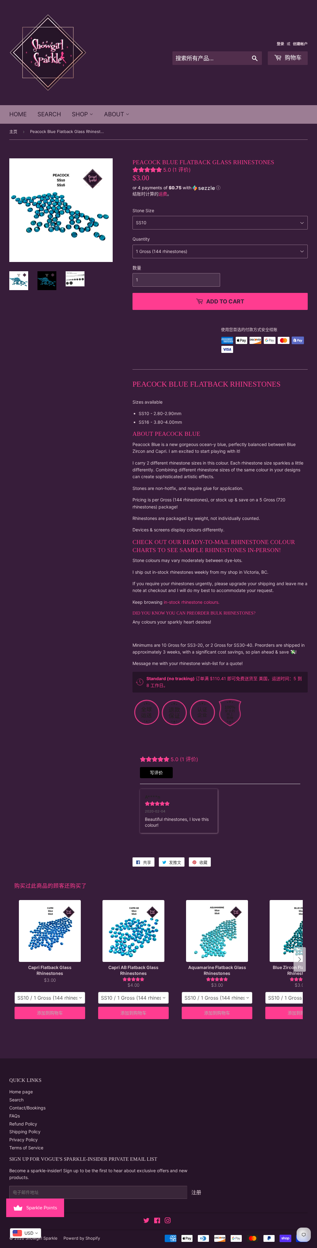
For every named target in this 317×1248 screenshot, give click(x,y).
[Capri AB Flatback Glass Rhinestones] (133, 931)
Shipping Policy (25, 1131)
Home (18, 114)
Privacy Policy (23, 1139)
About (115, 114)
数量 (136, 267)
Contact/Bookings (27, 1107)
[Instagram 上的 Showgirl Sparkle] (168, 1221)
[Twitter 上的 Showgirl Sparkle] (146, 1221)
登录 (280, 43)
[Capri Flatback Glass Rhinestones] (50, 931)
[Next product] (299, 959)
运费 (162, 193)
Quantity (141, 239)
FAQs (14, 1115)
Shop (80, 114)
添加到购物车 (50, 1012)
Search (49, 114)
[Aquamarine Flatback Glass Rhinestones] (217, 931)
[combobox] (50, 998)
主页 (13, 131)
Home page (21, 1091)
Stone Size (143, 210)
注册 (196, 1192)
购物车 (292, 57)
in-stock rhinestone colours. (191, 602)
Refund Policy (23, 1123)
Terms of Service (26, 1147)
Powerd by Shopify (81, 1238)
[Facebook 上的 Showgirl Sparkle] (157, 1221)
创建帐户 (300, 43)
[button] (220, 187)
